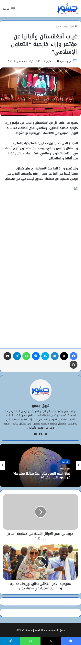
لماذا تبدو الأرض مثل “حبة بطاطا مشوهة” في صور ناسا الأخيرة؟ (41, 475)
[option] (40, 465)
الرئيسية (69, 26)
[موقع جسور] (67, 9)
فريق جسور (66, 61)
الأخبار (59, 26)
